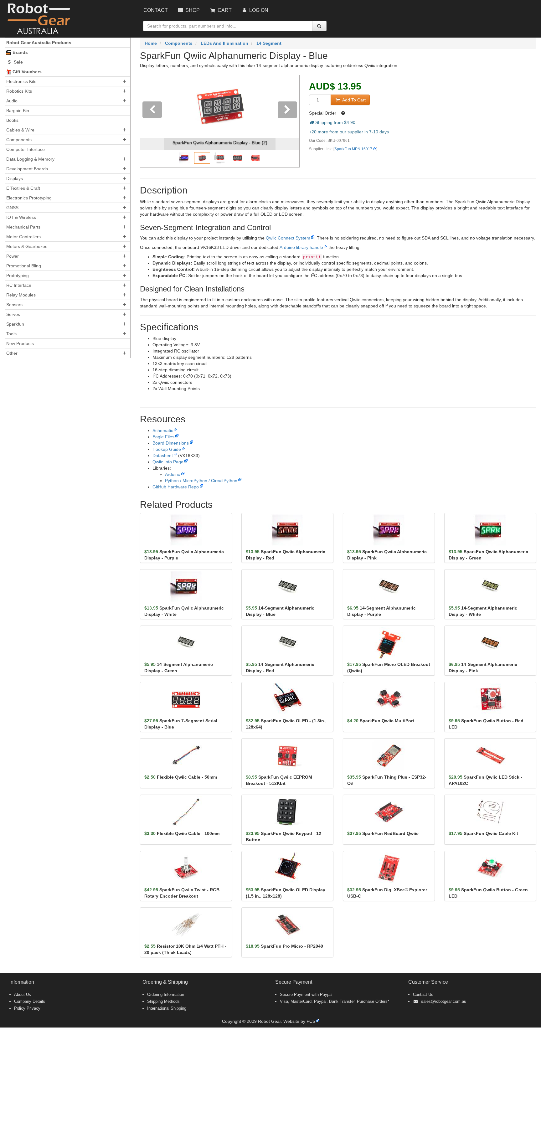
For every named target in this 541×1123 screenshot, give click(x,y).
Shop (192, 10)
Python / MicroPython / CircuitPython (201, 480)
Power (12, 256)
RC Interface (18, 285)
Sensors (14, 304)
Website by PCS (299, 1021)
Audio (12, 100)
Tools (11, 333)
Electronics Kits (21, 81)
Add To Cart (353, 99)
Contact (155, 10)
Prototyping (17, 275)
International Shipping (166, 1008)
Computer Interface (25, 149)
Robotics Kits (19, 91)
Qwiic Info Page (167, 461)
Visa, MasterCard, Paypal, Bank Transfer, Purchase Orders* (334, 1001)
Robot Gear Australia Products (38, 42)
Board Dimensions (170, 443)
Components (19, 139)
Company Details (29, 1001)
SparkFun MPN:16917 (353, 149)
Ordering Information (165, 994)
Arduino (172, 474)
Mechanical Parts (23, 226)
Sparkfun (15, 324)
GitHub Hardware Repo (175, 486)
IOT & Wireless (21, 217)
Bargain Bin (17, 110)
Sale (18, 61)
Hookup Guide (166, 449)
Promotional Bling (23, 265)
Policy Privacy (27, 1008)
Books (12, 120)
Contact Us (423, 994)
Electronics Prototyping (29, 197)
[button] (152, 121)
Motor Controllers (23, 236)
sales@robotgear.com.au (443, 1001)
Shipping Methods (163, 1001)
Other (12, 353)
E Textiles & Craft (23, 188)
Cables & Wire (20, 129)
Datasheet (162, 455)
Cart (224, 10)
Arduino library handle (301, 247)
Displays (14, 178)
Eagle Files (163, 436)
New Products (20, 343)
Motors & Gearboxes (26, 246)
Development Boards (27, 168)
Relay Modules (21, 294)
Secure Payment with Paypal (306, 994)
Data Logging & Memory (30, 159)
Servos (13, 314)
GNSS (12, 207)
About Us (22, 994)
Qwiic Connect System (288, 237)
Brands (19, 52)
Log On (258, 10)
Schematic (162, 430)
